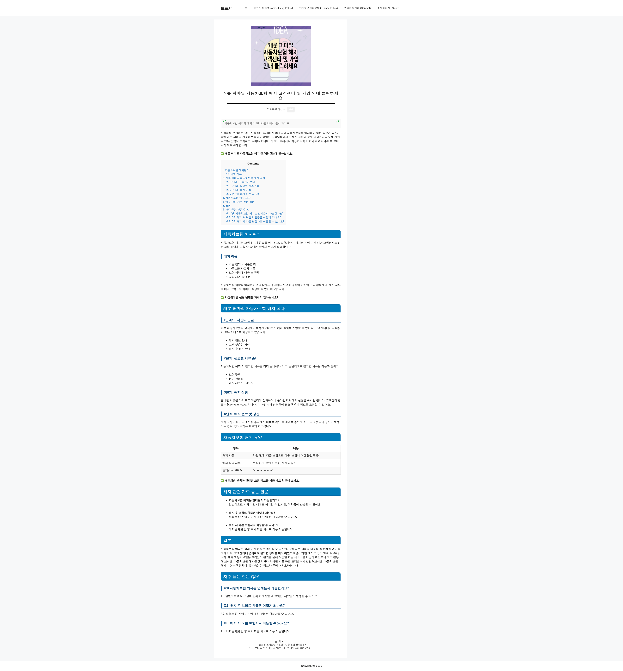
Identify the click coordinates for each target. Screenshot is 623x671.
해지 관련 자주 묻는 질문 (238, 201)
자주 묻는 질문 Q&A (235, 209)
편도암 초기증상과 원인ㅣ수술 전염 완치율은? (282, 644)
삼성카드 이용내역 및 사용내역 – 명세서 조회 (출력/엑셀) (282, 647)
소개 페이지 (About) (388, 8)
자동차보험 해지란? (235, 170)
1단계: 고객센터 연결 (240, 182)
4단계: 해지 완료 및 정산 (243, 193)
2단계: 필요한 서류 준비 (243, 186)
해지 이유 (234, 174)
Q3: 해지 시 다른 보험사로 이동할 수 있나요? (255, 221)
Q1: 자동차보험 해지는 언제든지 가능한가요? (254, 213)
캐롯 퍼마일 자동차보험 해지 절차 (243, 178)
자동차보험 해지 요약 (236, 197)
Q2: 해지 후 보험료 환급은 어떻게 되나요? (253, 217)
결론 (226, 205)
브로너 (227, 8)
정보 (281, 641)
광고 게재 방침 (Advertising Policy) (273, 8)
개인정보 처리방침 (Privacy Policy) (318, 8)
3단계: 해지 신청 (238, 189)
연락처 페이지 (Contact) (357, 8)
